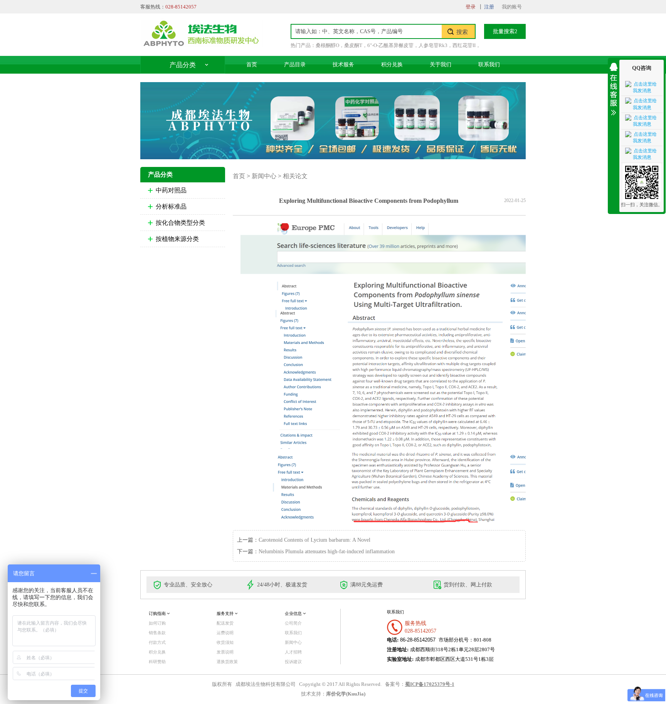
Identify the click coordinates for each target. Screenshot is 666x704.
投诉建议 (293, 661)
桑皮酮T (353, 45)
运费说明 (225, 632)
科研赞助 (157, 661)
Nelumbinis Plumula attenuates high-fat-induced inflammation (327, 551)
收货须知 (225, 642)
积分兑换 (392, 64)
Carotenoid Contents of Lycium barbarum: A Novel (314, 540)
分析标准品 (171, 206)
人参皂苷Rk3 (433, 45)
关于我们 (440, 64)
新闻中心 (264, 176)
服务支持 (226, 613)
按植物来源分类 (177, 239)
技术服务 (343, 64)
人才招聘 (293, 652)
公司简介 (293, 623)
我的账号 (512, 7)
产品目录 (295, 64)
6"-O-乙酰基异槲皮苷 (390, 45)
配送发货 (225, 623)
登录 (471, 7)
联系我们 (489, 64)
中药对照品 (171, 190)
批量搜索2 (505, 31)
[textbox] (366, 31)
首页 (251, 64)
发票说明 (225, 652)
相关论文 (295, 176)
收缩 (613, 88)
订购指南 (158, 613)
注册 (489, 7)
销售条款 (157, 632)
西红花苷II (464, 45)
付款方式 (157, 642)
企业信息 (294, 613)
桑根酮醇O (327, 45)
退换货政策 (227, 661)
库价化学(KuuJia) (345, 694)
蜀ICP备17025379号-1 (429, 684)
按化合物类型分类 (180, 222)
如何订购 (157, 623)
